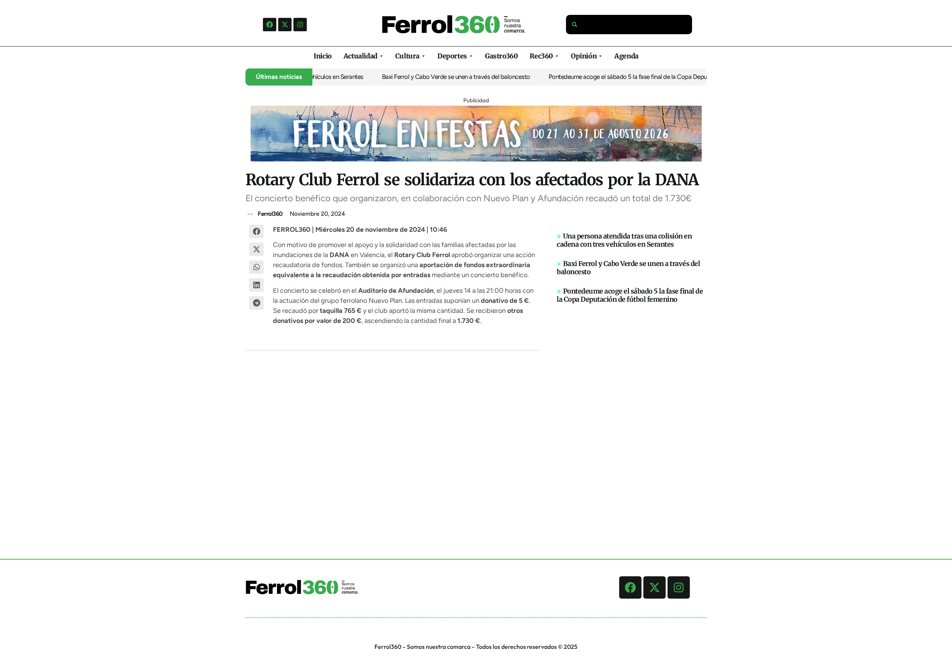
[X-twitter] (285, 24)
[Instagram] (300, 24)
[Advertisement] (632, 419)
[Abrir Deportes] (471, 56)
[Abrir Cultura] (423, 56)
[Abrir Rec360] (557, 56)
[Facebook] (269, 24)
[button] (256, 231)
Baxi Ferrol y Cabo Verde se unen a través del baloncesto (434, 76)
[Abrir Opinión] (600, 56)
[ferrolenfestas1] (476, 159)
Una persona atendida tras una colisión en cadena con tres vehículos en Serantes (624, 240)
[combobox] (629, 24)
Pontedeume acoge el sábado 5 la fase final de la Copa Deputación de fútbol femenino (639, 76)
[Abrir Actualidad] (381, 56)
